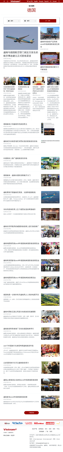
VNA (58, 429)
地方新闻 (31, 6)
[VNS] (9, 423)
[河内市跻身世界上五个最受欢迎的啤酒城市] (50, 214)
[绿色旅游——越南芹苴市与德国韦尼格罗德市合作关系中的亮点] (39, 81)
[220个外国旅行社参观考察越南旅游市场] (50, 350)
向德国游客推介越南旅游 (23, 88)
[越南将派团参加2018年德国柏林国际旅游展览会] (50, 265)
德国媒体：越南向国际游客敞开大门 (17, 175)
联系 (51, 431)
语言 (54, 429)
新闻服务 (41, 431)
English (36, 1)
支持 (50, 429)
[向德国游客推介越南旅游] (24, 81)
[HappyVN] (53, 423)
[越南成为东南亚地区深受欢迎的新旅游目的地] (50, 146)
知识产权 (34, 429)
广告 (47, 431)
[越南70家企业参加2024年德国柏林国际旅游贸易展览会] (53, 81)
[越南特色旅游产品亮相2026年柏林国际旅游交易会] (50, 33)
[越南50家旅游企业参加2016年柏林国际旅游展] (50, 385)
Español (46, 1)
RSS (46, 429)
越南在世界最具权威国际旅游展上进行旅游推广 (21, 226)
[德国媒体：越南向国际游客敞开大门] (50, 180)
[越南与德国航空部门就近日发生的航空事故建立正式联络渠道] (20, 38)
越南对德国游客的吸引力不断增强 (49, 68)
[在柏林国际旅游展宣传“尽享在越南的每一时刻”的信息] (9, 81)
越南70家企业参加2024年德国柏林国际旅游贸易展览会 (53, 89)
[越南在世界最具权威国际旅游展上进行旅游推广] (50, 231)
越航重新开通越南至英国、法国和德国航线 (19, 192)
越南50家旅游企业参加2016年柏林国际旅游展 (20, 380)
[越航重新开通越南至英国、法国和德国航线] (50, 197)
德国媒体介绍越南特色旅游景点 (15, 124)
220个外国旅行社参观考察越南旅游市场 (18, 346)
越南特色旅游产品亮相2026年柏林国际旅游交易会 (49, 44)
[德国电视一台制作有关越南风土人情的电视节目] (50, 299)
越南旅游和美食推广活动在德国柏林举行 (18, 329)
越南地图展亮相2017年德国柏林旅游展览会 (19, 278)
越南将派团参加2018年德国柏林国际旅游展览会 (21, 260)
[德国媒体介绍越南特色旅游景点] (50, 129)
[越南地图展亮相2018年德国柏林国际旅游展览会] (50, 248)
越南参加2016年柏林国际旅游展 (15, 397)
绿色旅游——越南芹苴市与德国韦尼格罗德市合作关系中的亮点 (39, 90)
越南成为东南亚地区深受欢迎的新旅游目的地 (20, 141)
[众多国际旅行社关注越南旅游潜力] (50, 367)
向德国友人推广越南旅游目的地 (15, 158)
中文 (51, 1)
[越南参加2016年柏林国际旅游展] (50, 402)
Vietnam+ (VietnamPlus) (15, 1)
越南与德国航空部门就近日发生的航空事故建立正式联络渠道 (20, 54)
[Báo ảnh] (42, 423)
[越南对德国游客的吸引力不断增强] (50, 58)
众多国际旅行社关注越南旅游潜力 (16, 363)
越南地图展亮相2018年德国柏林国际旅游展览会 (21, 243)
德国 (31, 10)
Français (41, 1)
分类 (49, 20)
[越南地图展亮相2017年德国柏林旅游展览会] (50, 282)
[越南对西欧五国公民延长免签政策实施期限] (50, 316)
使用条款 (41, 429)
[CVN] (20, 423)
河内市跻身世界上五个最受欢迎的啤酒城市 (19, 209)
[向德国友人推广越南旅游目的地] (50, 163)
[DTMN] (31, 423)
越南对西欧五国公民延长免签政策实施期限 (19, 312)
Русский (54, 1)
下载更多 (31, 412)
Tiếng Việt (30, 1)
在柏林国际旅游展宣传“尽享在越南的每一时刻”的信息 (9, 89)
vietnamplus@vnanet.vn (42, 443)
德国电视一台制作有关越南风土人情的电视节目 (21, 295)
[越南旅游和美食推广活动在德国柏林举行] (50, 333)
